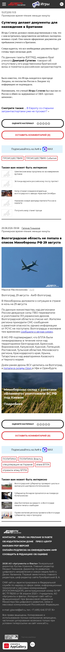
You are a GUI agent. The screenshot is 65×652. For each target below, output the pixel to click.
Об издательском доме (17, 541)
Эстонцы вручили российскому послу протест (36, 181)
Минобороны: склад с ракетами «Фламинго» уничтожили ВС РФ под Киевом (30, 393)
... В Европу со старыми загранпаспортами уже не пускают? (28, 110)
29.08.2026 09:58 (10, 228)
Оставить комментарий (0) (32, 135)
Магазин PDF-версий (15, 545)
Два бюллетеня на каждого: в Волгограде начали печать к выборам (34, 504)
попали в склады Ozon (17, 368)
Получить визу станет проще (28, 210)
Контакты (8, 537)
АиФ (31, 289)
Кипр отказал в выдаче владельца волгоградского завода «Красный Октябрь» (35, 192)
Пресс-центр (44, 541)
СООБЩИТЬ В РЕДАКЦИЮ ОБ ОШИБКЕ (25, 554)
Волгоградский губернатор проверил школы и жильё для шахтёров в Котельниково (37, 484)
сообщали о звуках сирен (37, 331)
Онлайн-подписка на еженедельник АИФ (29, 550)
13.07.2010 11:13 (9, 12)
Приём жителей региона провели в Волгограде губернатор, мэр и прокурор (37, 514)
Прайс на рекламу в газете (35, 537)
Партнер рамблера (28, 637)
